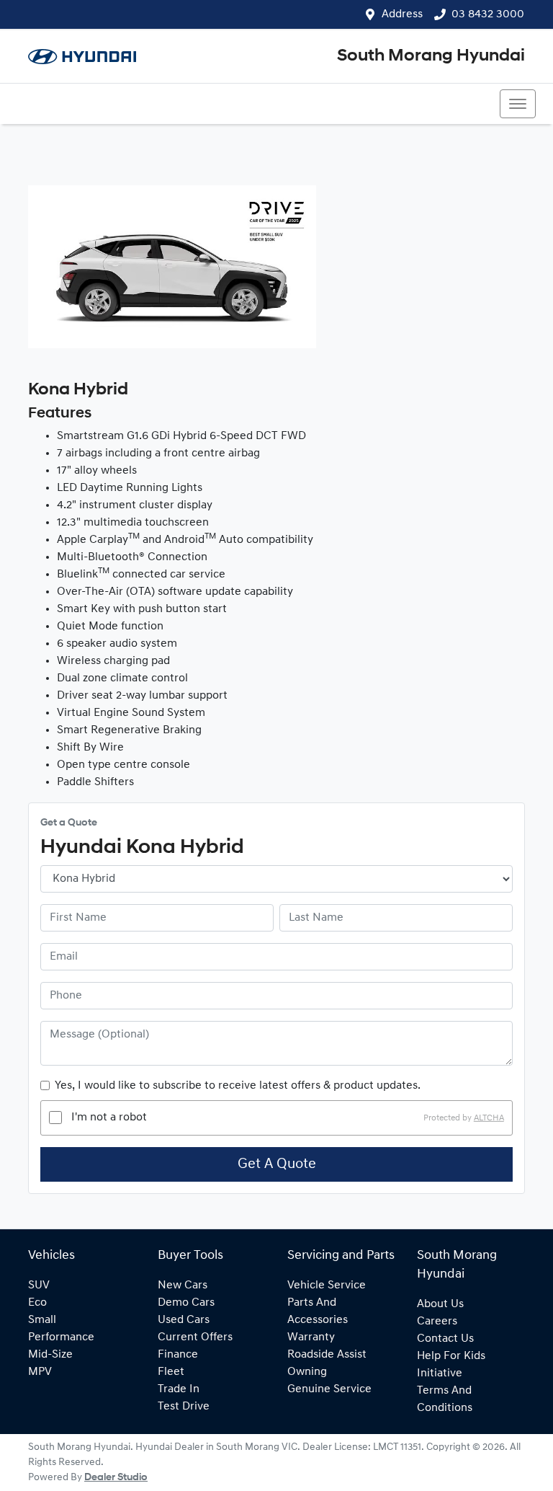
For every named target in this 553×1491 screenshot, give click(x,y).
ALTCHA (489, 1117)
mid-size (50, 1355)
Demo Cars (186, 1303)
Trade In (178, 1389)
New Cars (182, 1285)
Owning (307, 1372)
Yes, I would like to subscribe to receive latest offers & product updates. (238, 1086)
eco (37, 1303)
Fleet (171, 1372)
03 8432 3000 (487, 14)
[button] (518, 103)
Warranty (311, 1337)
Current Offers (195, 1337)
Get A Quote (277, 1164)
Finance (178, 1355)
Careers (437, 1321)
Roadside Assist (327, 1355)
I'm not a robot (109, 1117)
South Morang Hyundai (431, 56)
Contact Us (445, 1339)
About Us (440, 1304)
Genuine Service (329, 1389)
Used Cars (184, 1320)
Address (402, 14)
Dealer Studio (116, 1477)
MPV (40, 1372)
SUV (39, 1285)
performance (61, 1337)
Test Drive (184, 1406)
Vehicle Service (326, 1285)
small (42, 1320)
